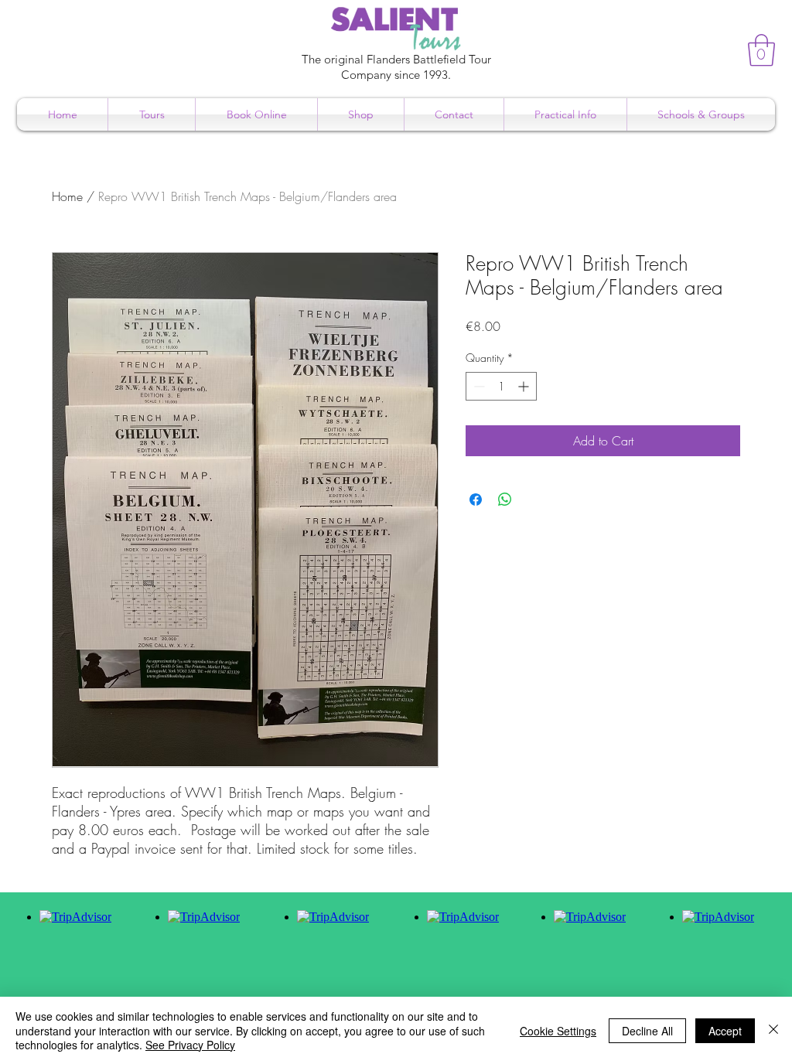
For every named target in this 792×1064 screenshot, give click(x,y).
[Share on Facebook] (475, 499)
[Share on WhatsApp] (505, 499)
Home (67, 196)
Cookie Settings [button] (558, 1030)
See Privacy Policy (190, 1044)
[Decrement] (477, 386)
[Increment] (524, 386)
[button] (761, 50)
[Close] (773, 1030)
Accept (725, 1030)
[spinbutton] (501, 386)
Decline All (647, 1030)
